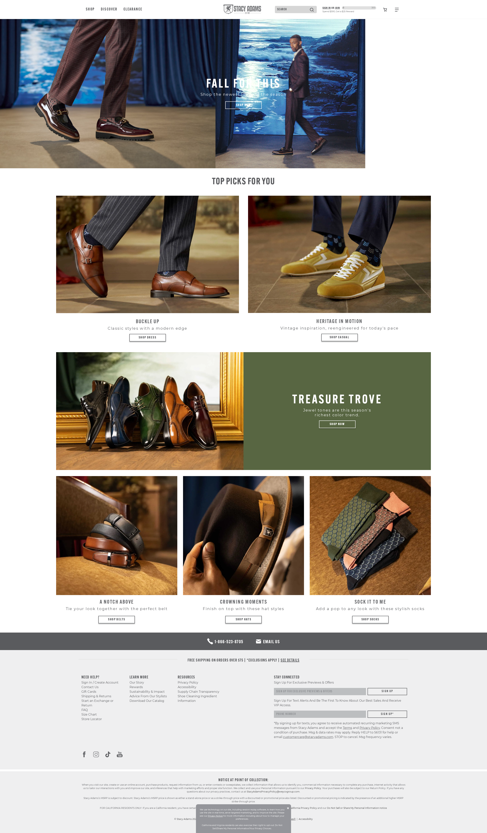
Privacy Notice (215, 816)
